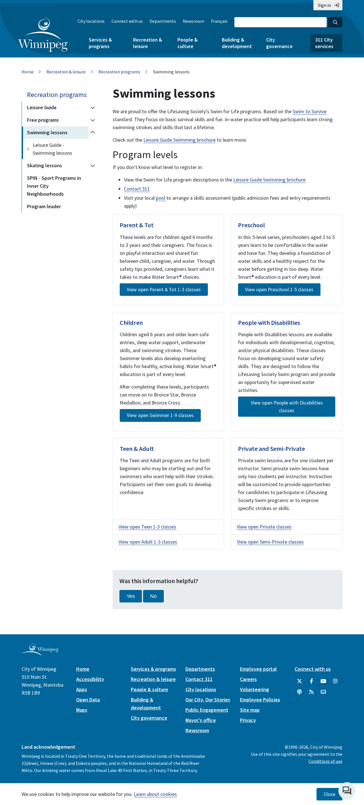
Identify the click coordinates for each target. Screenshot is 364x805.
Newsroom (193, 21)
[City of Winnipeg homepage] (40, 654)
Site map (250, 710)
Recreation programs (119, 72)
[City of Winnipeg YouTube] (323, 681)
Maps (81, 710)
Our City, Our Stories (207, 699)
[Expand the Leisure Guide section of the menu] (93, 107)
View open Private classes (264, 526)
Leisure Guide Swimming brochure (179, 140)
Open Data (88, 699)
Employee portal (258, 669)
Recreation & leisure (147, 42)
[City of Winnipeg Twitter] (299, 681)
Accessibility (90, 679)
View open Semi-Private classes (270, 541)
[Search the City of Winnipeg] (335, 22)
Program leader (44, 206)
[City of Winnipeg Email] (323, 692)
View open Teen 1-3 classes (147, 526)
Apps (81, 689)
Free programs (43, 120)
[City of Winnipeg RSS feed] (311, 692)
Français (219, 21)
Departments (163, 21)
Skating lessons (44, 165)
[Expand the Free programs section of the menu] (93, 120)
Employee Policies (260, 699)
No (153, 596)
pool (161, 198)
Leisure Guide (42, 107)
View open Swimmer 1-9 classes (160, 415)
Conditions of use (325, 761)
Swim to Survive (309, 111)
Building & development (237, 42)
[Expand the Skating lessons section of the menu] (93, 165)
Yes (131, 596)
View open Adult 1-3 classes (148, 541)
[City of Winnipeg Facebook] (311, 681)
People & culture (187, 42)
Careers (248, 679)
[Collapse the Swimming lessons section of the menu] (93, 132)
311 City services (324, 42)
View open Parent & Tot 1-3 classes (164, 289)
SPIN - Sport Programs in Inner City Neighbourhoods (54, 186)
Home (28, 72)
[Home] (42, 35)
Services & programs (100, 42)
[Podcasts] (299, 692)
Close (329, 794)
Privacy (248, 720)
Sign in (324, 5)
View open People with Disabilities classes (287, 406)
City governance (279, 42)
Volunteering (254, 689)
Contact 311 (137, 188)
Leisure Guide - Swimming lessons (52, 149)
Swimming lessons (47, 132)
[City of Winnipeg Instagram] (335, 681)
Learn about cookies (155, 794)
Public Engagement (206, 710)
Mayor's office (200, 720)
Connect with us (127, 21)
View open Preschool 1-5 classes (279, 289)
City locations (91, 21)
